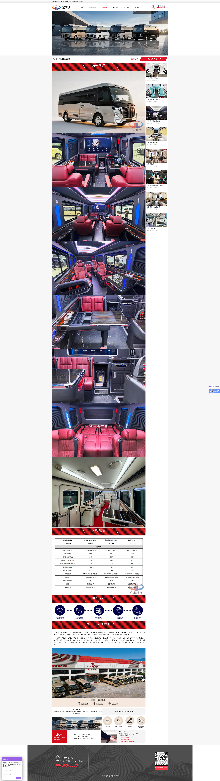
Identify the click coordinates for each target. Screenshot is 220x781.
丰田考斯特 (92, 7)
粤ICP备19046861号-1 (115, 776)
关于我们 (126, 7)
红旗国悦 (104, 7)
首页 (82, 7)
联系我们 (137, 7)
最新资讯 (115, 7)
